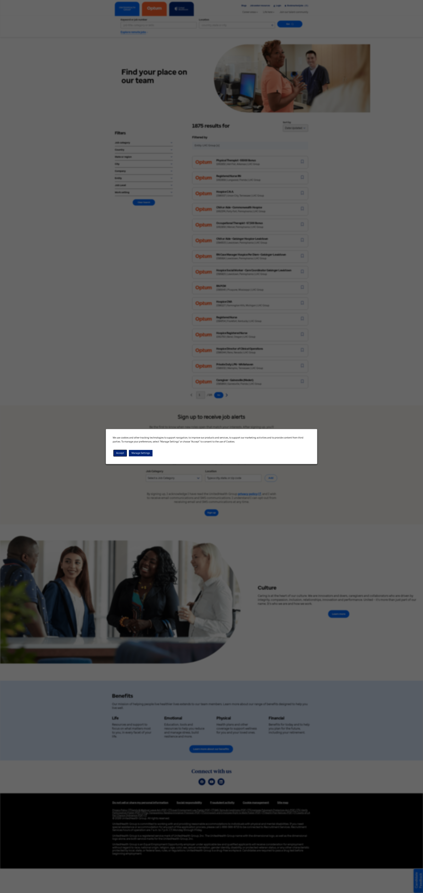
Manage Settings (141, 453)
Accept (120, 453)
